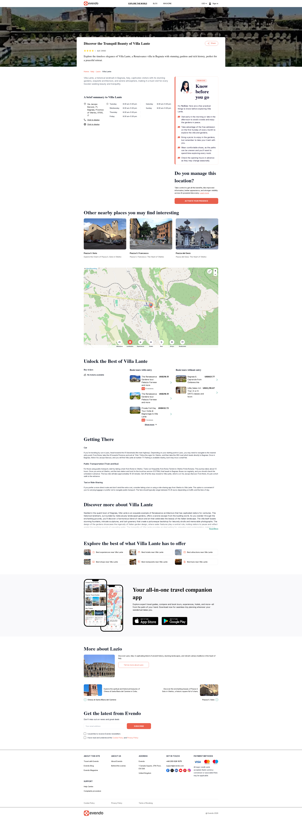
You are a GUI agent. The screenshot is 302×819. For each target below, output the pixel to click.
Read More (213, 529)
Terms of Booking (146, 803)
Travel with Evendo (91, 761)
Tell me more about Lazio (133, 665)
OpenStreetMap (91, 268)
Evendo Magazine (91, 770)
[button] (151, 305)
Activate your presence (196, 201)
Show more (149, 425)
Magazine (167, 3)
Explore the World (137, 3)
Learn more (204, 193)
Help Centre (88, 787)
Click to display (93, 120)
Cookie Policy (118, 738)
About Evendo (116, 761)
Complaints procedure (92, 791)
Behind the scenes (118, 766)
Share (213, 43)
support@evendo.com (175, 766)
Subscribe (139, 726)
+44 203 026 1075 (174, 761)
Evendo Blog (89, 766)
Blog (155, 3)
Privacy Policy (132, 738)
